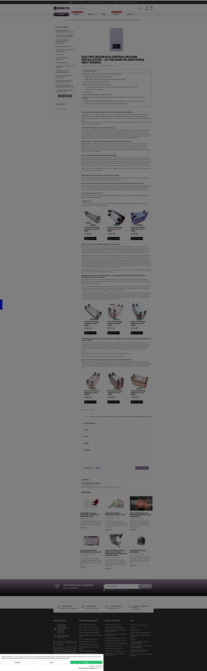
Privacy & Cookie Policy (95, 666)
